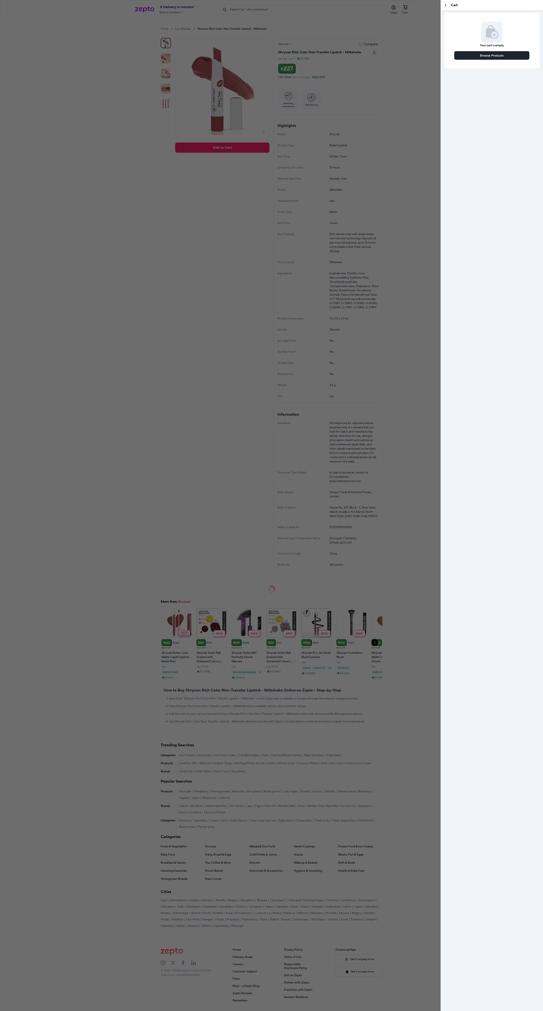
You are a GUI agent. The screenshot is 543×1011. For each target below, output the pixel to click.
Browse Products (492, 55)
